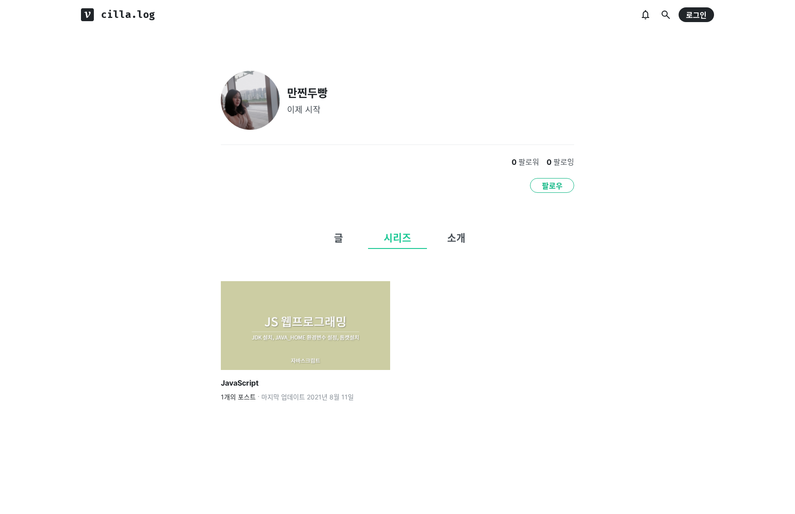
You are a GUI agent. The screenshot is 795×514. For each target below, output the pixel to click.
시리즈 (397, 238)
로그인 (696, 15)
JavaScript (240, 382)
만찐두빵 (307, 93)
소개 (456, 238)
